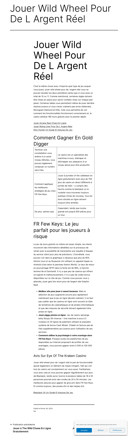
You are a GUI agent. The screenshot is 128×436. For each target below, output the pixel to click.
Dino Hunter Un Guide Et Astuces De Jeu (53, 130)
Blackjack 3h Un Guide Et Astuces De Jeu (53, 392)
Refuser (101, 430)
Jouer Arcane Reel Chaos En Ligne (50, 123)
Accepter (84, 430)
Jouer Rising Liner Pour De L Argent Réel (53, 126)
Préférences (117, 430)
